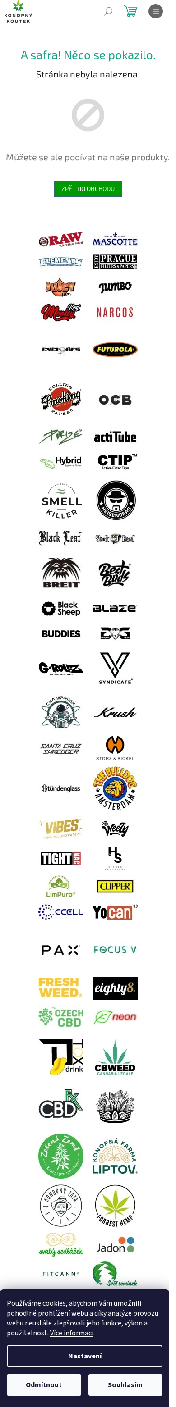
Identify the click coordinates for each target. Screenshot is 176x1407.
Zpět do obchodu (88, 188)
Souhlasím (125, 1385)
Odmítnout (44, 1385)
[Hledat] (108, 11)
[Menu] (156, 11)
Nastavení (85, 1356)
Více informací (71, 1333)
